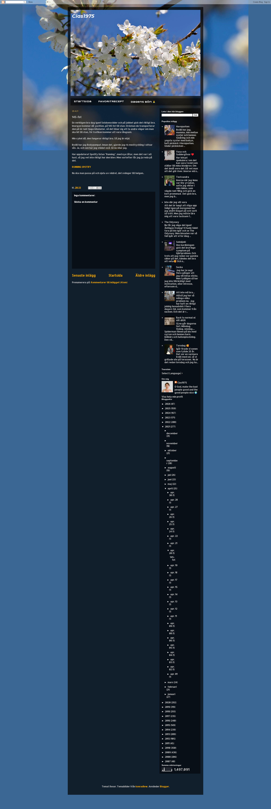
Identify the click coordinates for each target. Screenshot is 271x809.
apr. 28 (174, 499)
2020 (168, 702)
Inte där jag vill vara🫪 (176, 202)
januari (171, 694)
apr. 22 (174, 535)
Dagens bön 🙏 (143, 102)
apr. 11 (173, 615)
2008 (168, 756)
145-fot (172, 558)
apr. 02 (172, 668)
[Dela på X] (94, 187)
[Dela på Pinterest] (100, 187)
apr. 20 (172, 552)
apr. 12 (173, 608)
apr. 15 (173, 586)
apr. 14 (173, 594)
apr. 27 (174, 506)
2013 (168, 734)
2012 (168, 738)
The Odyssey (171, 221)
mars (171, 682)
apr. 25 (172, 523)
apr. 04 (172, 653)
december (172, 433)
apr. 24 (172, 530)
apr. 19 (173, 565)
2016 (168, 720)
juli (169, 474)
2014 (168, 729)
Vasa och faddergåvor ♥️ (185, 153)
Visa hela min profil (172, 396)
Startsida (82, 102)
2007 (168, 761)
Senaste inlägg (84, 275)
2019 (168, 706)
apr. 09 (172, 624)
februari (172, 686)
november (172, 443)
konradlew (142, 786)
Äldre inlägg (145, 275)
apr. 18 (173, 572)
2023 (168, 417)
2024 (168, 412)
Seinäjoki (181, 241)
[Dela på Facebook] (97, 187)
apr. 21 (173, 543)
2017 (168, 716)
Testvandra (182, 176)
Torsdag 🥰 (182, 345)
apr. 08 (172, 632)
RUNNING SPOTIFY (81, 166)
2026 (168, 403)
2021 (168, 426)
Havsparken (182, 126)
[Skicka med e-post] (89, 187)
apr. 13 (173, 601)
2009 (168, 752)
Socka (179, 267)
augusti (172, 467)
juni (170, 479)
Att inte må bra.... (185, 292)
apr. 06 (172, 639)
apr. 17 (173, 579)
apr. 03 (172, 661)
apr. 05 (172, 646)
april (170, 488)
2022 (168, 421)
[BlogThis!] (92, 187)
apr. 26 (172, 515)
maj (170, 483)
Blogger (164, 786)
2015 (168, 725)
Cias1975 (83, 16)
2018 (168, 711)
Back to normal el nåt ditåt (185, 319)
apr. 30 (172, 494)
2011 (167, 743)
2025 (168, 408)
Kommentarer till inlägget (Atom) (109, 282)
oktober (172, 450)
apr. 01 (174, 673)
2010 (168, 747)
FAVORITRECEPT (111, 102)
